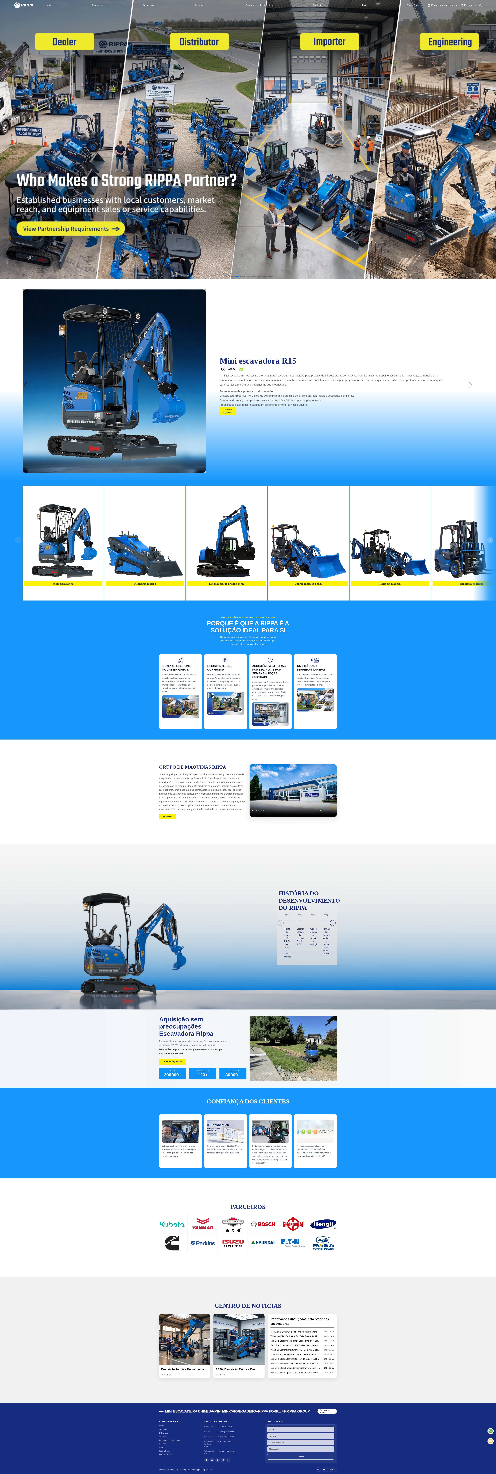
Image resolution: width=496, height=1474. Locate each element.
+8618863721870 (225, 1427)
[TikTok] (217, 1460)
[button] (226, 276)
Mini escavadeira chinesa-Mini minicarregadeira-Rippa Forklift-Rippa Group (237, 1411)
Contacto (317, 5)
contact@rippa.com (226, 1432)
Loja (364, 5)
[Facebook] (206, 1460)
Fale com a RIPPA (324, 1411)
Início (49, 5)
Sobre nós (148, 5)
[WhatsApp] (490, 1431)
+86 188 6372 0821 (226, 1451)
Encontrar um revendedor (444, 5)
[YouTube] (212, 1460)
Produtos (97, 5)
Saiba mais (167, 816)
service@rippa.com (226, 1436)
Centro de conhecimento (258, 5)
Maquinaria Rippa (193, 1470)
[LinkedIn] (228, 1460)
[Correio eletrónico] (490, 1441)
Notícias (199, 5)
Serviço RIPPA (165, 1455)
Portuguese (470, 5)
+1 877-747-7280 (225, 1441)
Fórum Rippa (413, 5)
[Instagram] (223, 1460)
